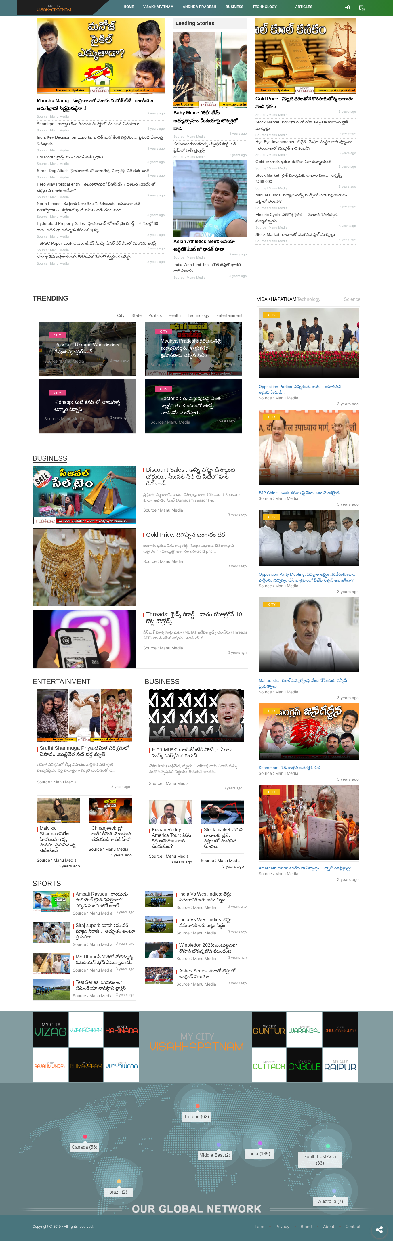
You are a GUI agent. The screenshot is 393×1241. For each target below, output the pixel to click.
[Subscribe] (362, 7)
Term (259, 1226)
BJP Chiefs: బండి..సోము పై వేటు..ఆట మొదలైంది (299, 492)
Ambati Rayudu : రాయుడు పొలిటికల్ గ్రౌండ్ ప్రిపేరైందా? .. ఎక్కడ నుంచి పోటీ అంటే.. (102, 900)
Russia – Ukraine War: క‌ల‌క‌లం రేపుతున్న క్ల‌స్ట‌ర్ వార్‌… (86, 348)
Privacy (282, 1226)
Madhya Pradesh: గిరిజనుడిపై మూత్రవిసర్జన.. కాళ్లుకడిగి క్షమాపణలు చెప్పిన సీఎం (191, 348)
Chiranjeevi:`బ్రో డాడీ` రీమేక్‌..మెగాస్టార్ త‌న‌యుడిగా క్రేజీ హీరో (111, 834)
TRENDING (50, 298)
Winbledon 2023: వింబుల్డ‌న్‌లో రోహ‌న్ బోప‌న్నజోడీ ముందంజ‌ (208, 948)
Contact (353, 1226)
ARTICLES (303, 7)
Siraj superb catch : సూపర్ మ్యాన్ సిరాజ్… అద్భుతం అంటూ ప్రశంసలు (105, 931)
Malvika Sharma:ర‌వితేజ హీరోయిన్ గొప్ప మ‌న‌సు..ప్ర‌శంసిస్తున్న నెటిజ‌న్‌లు (58, 839)
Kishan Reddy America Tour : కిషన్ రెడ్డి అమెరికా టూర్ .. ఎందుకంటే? (171, 838)
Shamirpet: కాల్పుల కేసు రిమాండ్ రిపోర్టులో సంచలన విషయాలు (88, 123)
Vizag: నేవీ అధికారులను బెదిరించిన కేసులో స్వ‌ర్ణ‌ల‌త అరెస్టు (84, 257)
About (328, 1226)
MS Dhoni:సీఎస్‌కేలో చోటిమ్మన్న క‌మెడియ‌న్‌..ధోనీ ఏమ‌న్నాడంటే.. (104, 959)
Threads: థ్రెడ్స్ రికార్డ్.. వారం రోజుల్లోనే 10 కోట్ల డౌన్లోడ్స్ (194, 617)
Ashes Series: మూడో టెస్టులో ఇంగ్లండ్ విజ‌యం (207, 973)
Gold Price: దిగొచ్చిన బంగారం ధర (185, 534)
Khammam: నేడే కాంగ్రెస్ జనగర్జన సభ (289, 767)
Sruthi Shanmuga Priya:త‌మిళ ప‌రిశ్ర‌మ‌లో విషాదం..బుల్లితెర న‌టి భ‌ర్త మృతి (84, 751)
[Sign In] (347, 7)
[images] (210, 198)
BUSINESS (234, 7)
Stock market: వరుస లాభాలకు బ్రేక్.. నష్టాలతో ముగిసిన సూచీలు (223, 838)
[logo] (196, 1033)
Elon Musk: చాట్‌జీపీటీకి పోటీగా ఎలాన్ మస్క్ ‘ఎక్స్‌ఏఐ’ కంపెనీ (192, 753)
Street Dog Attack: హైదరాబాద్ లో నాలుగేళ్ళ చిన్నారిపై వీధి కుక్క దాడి (93, 170)
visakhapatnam (158, 7)
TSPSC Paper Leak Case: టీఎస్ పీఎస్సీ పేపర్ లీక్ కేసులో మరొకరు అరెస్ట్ (96, 243)
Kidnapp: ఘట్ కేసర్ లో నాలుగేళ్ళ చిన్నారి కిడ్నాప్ (87, 405)
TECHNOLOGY (265, 7)
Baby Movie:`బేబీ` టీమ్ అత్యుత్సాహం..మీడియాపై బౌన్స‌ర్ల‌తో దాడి (205, 120)
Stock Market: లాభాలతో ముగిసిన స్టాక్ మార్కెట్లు (295, 234)
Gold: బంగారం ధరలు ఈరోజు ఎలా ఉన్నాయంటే (293, 161)
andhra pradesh (199, 7)
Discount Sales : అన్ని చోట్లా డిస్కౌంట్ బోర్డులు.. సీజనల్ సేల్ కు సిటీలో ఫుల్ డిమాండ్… (190, 476)
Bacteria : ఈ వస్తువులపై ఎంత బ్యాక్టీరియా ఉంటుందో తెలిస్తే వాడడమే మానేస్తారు (191, 406)
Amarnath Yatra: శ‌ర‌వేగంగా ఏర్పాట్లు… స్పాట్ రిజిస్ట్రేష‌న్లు (305, 868)
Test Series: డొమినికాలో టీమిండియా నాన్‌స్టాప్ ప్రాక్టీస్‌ (101, 985)
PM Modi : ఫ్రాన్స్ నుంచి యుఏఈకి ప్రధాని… (72, 157)
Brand (306, 1226)
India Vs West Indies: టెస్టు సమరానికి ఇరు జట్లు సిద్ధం (205, 897)
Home (129, 7)
